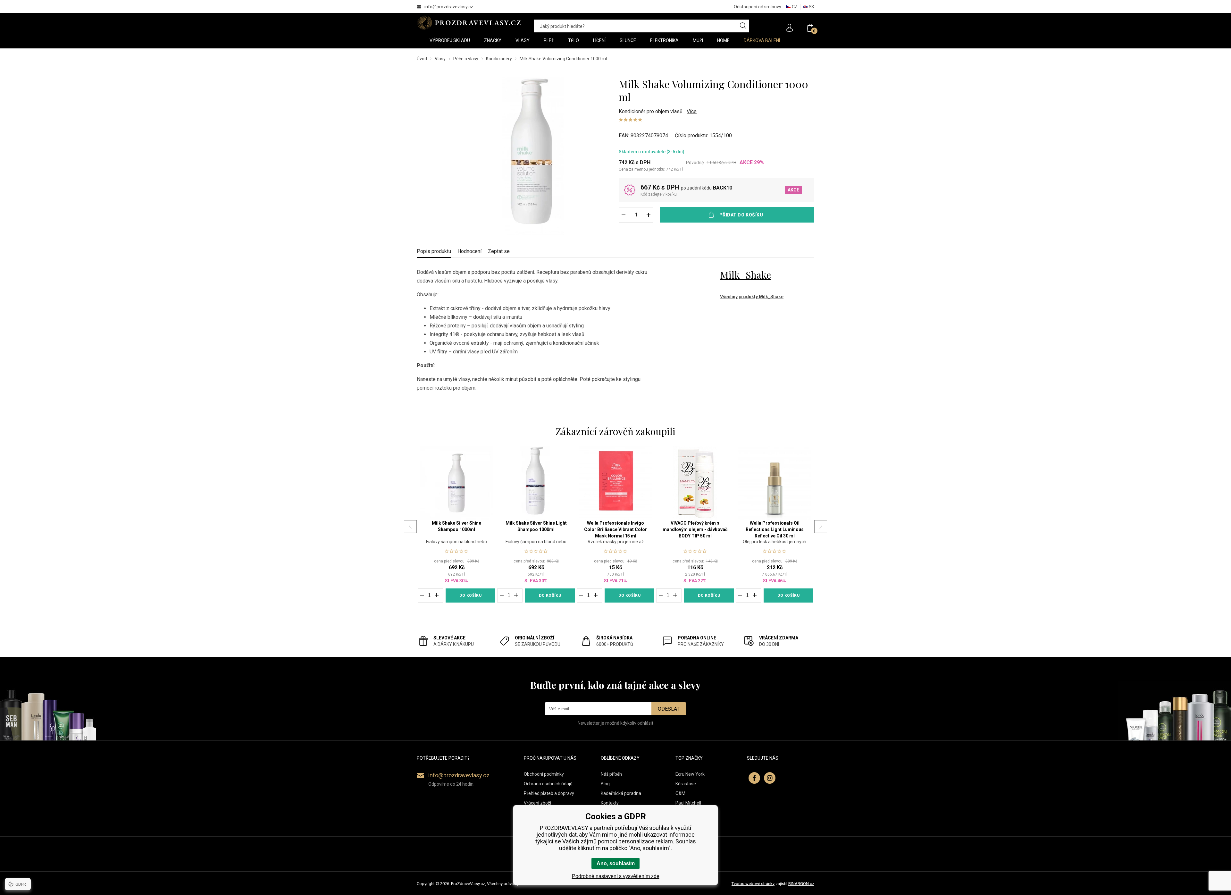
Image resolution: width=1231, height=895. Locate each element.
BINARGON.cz (801, 883)
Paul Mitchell (688, 803)
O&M (680, 793)
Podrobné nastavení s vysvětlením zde (615, 876)
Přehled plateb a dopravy (549, 793)
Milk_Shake (745, 274)
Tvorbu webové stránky (753, 883)
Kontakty (610, 803)
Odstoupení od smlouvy (757, 6)
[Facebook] (754, 778)
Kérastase (685, 783)
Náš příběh (611, 774)
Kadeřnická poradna (621, 793)
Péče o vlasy (465, 58)
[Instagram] (769, 778)
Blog (605, 783)
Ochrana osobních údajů (548, 783)
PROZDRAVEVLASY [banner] (469, 22)
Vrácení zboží (537, 803)
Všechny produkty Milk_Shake (751, 296)
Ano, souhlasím (616, 863)
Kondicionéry (499, 58)
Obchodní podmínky (544, 774)
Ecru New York (690, 774)
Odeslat (669, 709)
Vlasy (440, 58)
